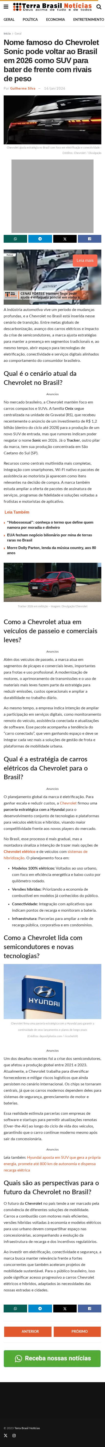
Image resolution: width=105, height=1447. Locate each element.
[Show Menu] (6, 7)
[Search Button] (98, 7)
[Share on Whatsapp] (15, 239)
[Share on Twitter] (65, 239)
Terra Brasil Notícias (27, 1428)
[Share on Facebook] (89, 239)
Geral (9, 20)
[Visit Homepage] (52, 7)
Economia (55, 20)
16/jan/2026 (54, 88)
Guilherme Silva (23, 88)
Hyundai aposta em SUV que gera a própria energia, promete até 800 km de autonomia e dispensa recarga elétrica (52, 1164)
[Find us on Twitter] (6, 1436)
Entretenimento (88, 20)
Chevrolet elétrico (19, 852)
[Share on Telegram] (40, 239)
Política (30, 20)
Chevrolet (69, 803)
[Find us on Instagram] (14, 1436)
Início (7, 33)
